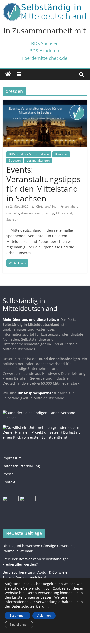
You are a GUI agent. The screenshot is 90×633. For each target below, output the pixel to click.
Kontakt (9, 482)
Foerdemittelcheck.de (45, 58)
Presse (8, 474)
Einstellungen (19, 624)
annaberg (72, 206)
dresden (27, 213)
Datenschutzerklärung (21, 466)
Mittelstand (64, 213)
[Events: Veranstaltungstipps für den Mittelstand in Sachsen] (45, 103)
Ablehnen (44, 615)
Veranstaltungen (38, 160)
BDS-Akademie (45, 50)
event (38, 213)
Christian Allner (47, 206)
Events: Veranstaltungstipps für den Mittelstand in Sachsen (43, 184)
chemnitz (12, 213)
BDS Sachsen (45, 43)
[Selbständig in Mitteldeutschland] (8, 74)
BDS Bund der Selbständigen (29, 154)
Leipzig (49, 213)
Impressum (12, 458)
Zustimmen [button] (18, 615)
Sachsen (15, 160)
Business (61, 154)
